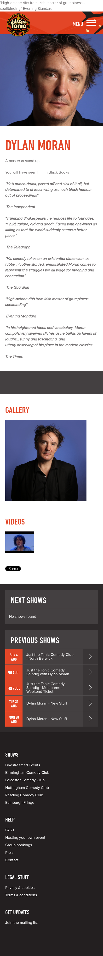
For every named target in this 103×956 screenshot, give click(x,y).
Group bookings (18, 845)
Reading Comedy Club (24, 795)
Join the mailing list (21, 922)
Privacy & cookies (19, 887)
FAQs (9, 830)
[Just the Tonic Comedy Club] (18, 29)
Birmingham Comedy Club (27, 772)
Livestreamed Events (22, 765)
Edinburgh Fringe (19, 802)
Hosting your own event (25, 837)
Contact (11, 860)
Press (9, 852)
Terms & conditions (21, 895)
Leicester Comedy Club (25, 780)
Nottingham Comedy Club (27, 787)
